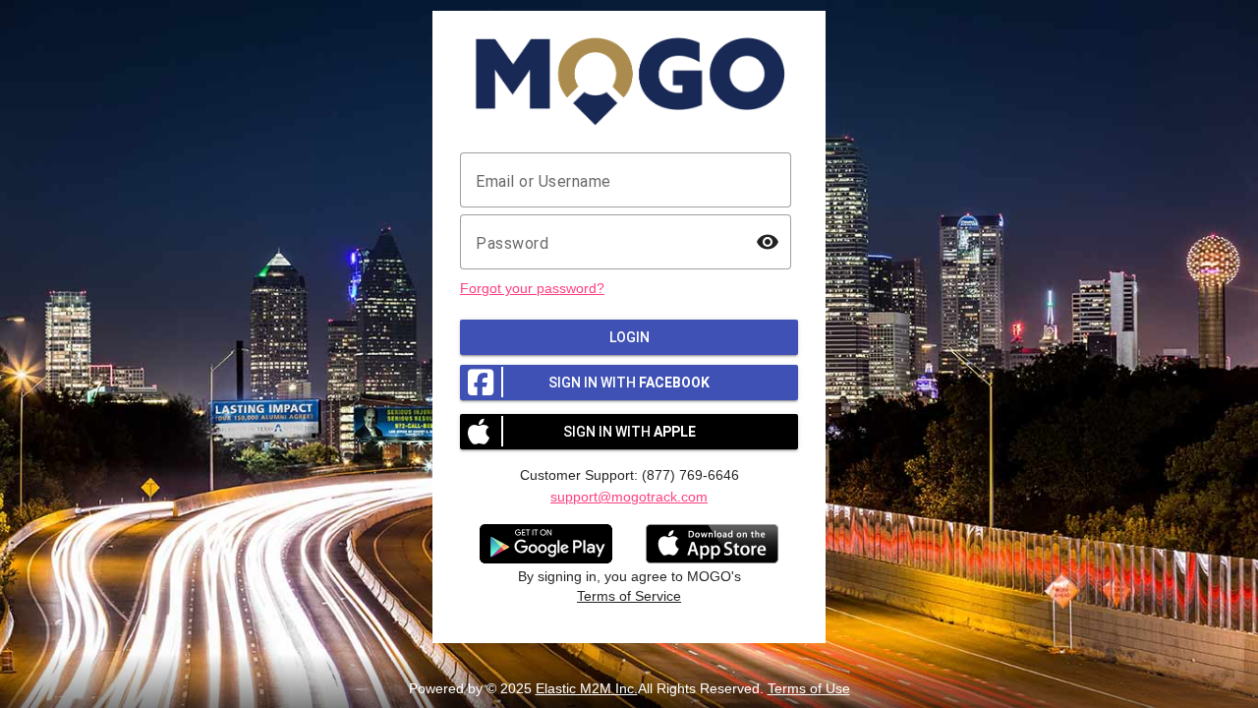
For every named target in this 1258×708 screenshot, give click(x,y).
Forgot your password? (532, 288)
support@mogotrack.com (629, 496)
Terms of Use (809, 688)
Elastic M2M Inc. (587, 688)
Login (629, 337)
